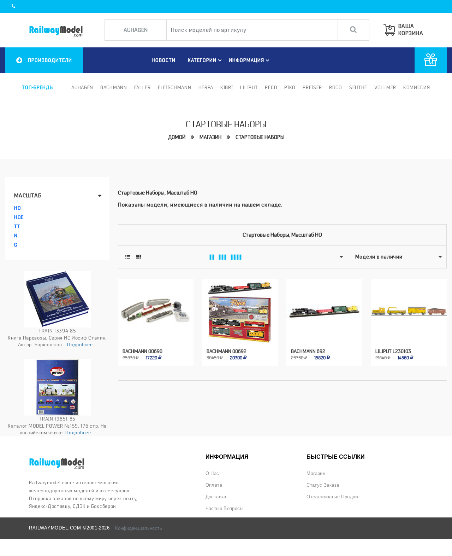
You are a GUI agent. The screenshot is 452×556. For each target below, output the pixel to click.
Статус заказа (323, 485)
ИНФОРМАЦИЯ (246, 60)
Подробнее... (81, 344)
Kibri (226, 87)
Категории (202, 60)
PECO (271, 87)
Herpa (206, 87)
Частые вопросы (225, 508)
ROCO (335, 87)
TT (17, 226)
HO (17, 207)
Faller (142, 87)
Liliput (249, 87)
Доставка (216, 496)
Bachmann (113, 87)
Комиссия (416, 87)
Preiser (312, 87)
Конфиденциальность (138, 528)
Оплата (214, 485)
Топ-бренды (38, 87)
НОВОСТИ (164, 60)
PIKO (290, 87)
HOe (19, 217)
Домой (176, 137)
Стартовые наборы (260, 137)
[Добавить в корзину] (148, 353)
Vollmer (385, 87)
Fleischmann (174, 87)
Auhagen (82, 87)
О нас (212, 473)
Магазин (210, 137)
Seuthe (358, 87)
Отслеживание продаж (333, 496)
